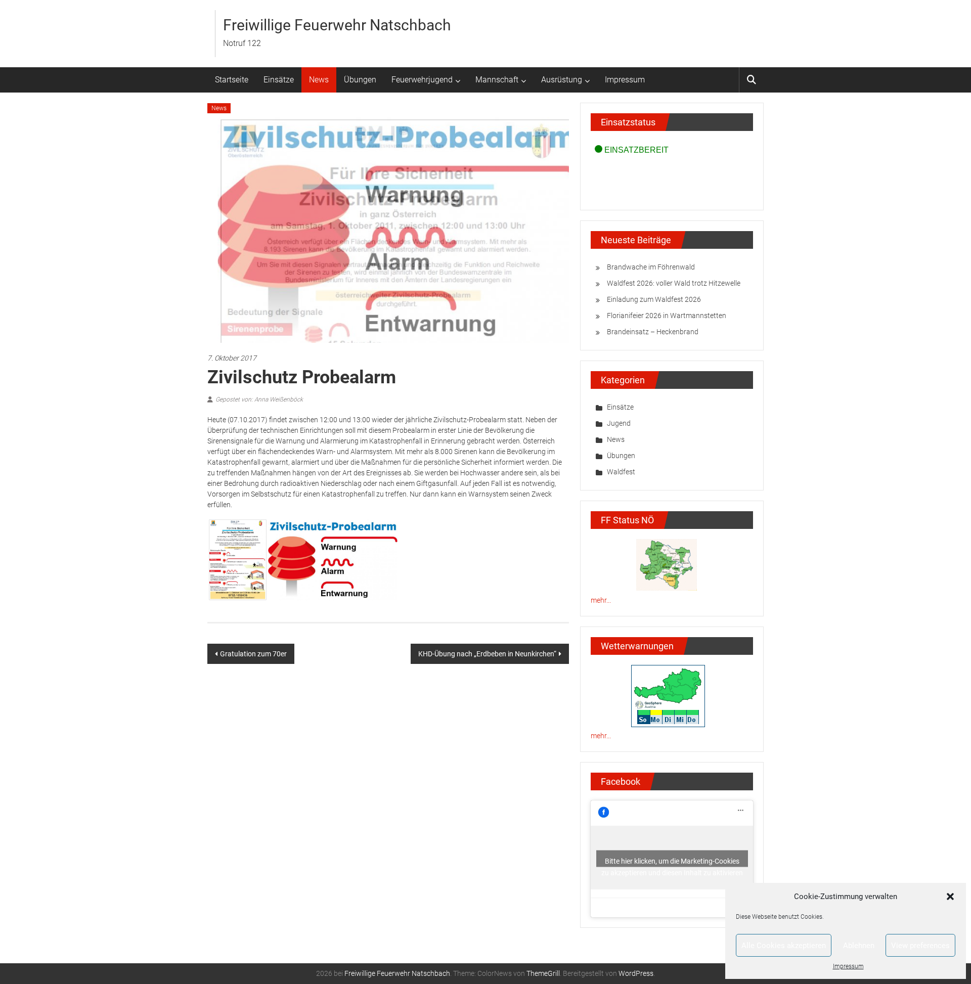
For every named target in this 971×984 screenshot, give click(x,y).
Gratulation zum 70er (253, 654)
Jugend (619, 423)
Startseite (231, 79)
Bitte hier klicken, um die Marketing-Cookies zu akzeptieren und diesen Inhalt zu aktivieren (672, 862)
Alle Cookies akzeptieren (783, 945)
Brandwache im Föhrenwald (651, 267)
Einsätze (278, 79)
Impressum (848, 966)
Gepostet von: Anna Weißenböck (259, 399)
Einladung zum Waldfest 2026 (654, 299)
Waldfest (621, 472)
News (319, 79)
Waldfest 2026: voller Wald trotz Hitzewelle (673, 283)
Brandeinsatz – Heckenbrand (652, 332)
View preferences (920, 945)
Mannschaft (496, 79)
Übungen (360, 79)
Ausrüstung (561, 79)
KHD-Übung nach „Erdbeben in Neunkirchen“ (487, 654)
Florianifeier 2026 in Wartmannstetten (666, 315)
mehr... (601, 600)
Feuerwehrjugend (422, 79)
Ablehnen (858, 945)
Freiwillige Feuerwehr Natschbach (337, 25)
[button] (950, 896)
